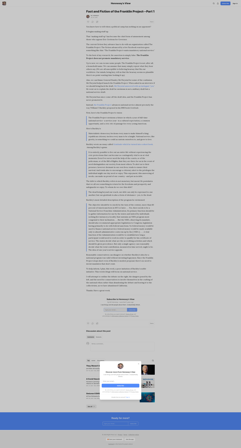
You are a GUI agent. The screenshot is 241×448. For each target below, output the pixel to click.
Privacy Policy (134, 392)
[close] (138, 363)
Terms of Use (129, 390)
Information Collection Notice (120, 392)
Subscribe (120, 386)
